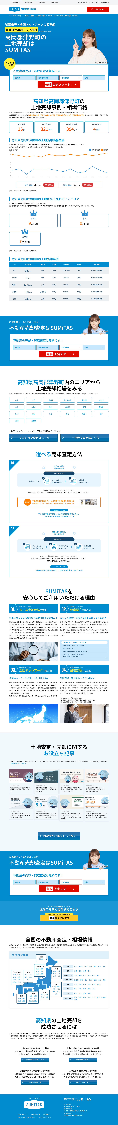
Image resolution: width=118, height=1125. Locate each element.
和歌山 (35, 1001)
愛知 (42, 994)
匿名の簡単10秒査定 (83, 1059)
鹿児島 (14, 982)
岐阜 (42, 997)
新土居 (101, 407)
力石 (33, 414)
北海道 (41, 959)
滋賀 (35, 998)
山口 (28, 979)
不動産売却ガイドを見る (18, 763)
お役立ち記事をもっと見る (59, 836)
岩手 (59, 971)
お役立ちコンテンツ (83, 1082)
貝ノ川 (50, 400)
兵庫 (35, 996)
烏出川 (101, 400)
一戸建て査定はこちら (85, 438)
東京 (53, 986)
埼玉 (58, 989)
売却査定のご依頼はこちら (35, 1059)
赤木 (16, 400)
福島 (59, 976)
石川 (37, 974)
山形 (54, 976)
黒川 (50, 407)
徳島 (19, 1001)
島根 (26, 977)
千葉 (54, 989)
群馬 (56, 994)
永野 (50, 414)
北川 (84, 218)
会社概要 (45, 1114)
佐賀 (19, 974)
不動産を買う (16, 2)
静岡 (47, 994)
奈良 (30, 1001)
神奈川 (58, 986)
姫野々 (33, 218)
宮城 (59, 973)
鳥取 (30, 977)
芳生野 (25, 237)
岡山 (26, 974)
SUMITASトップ (23, 1114)
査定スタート (63, 354)
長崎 (14, 977)
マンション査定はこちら (34, 438)
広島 (30, 974)
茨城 (54, 991)
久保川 (33, 407)
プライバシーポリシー (44, 1117)
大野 (33, 400)
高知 (23, 1001)
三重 (47, 997)
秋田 (54, 973)
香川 (23, 998)
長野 (42, 969)
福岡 (14, 974)
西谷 (67, 414)
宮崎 (19, 979)
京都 (31, 998)
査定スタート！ (63, 84)
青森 (54, 971)
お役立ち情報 (54, 2)
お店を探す (42, 2)
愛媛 (19, 998)
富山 (42, 971)
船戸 (101, 414)
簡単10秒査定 (59, 918)
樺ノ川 (84, 400)
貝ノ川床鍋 (67, 400)
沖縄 (19, 982)
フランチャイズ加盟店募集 (25, 1117)
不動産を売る (29, 2)
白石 (84, 407)
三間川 (17, 421)
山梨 (37, 969)
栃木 (58, 991)
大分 (14, 979)
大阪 (31, 996)
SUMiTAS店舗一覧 (35, 1082)
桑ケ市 (67, 407)
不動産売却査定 (99, 9)
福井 (42, 974)
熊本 (19, 977)
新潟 (37, 971)
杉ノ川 (17, 414)
